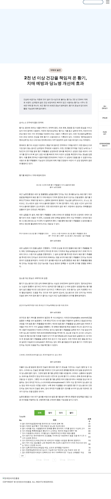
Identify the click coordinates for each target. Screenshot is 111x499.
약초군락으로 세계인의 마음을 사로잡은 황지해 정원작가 (53, 440)
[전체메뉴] (107, 2)
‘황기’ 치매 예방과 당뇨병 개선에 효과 (45, 426)
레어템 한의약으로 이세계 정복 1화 (44, 424)
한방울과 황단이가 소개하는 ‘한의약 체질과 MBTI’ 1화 (51, 431)
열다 (71, 413)
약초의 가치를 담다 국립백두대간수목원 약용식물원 (50, 433)
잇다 (61, 413)
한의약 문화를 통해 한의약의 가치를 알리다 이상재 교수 (55, 428)
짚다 (50, 413)
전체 (39, 413)
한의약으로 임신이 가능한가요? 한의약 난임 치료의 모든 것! (53, 450)
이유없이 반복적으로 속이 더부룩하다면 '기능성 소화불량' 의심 (55, 452)
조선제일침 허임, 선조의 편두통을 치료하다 (47, 447)
